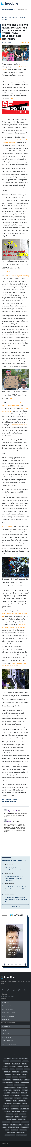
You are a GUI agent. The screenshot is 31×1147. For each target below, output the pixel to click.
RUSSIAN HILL (21, 1119)
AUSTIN (6, 1066)
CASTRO (12, 1069)
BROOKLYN (5, 1069)
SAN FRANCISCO (23, 1058)
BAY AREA (7, 1063)
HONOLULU (25, 1090)
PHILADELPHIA (16, 1111)
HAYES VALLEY (7, 1090)
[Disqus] (15, 829)
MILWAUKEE (8, 1103)
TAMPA (7, 1129)
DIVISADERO (22, 1077)
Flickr (17, 46)
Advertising (5, 1033)
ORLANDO (7, 1111)
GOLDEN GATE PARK (22, 1087)
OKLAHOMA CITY (25, 1108)
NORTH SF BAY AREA (16, 1061)
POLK (16, 1114)
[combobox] (8, 9)
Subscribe (5, 1002)
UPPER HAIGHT (20, 1132)
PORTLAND (22, 1114)
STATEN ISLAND (25, 1127)
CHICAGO (27, 1069)
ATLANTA (24, 1063)
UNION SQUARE (11, 1132)
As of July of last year (19, 425)
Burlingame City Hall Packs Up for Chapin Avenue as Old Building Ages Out (16, 899)
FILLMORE (9, 1085)
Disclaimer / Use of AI (9, 1044)
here (11, 98)
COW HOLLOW (16, 1074)
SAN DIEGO (5, 1124)
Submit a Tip (6, 1026)
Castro (15, 799)
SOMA (4, 1127)
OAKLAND (6, 1061)
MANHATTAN (18, 1098)
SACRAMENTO (6, 1122)
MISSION (24, 1103)
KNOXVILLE (24, 1092)
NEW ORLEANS (14, 1106)
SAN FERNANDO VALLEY (16, 1124)
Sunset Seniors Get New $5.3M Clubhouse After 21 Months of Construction (14, 878)
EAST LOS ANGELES (7, 1082)
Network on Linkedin (8, 1013)
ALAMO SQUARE (16, 1063)
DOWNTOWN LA (7, 1079)
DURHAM (27, 1079)
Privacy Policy (6, 1037)
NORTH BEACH (14, 1108)
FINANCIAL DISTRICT (19, 1085)
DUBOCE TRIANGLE (17, 1079)
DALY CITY (25, 1061)
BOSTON (20, 1066)
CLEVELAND (24, 1071)
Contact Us (5, 1019)
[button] (4, 964)
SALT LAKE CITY (16, 1122)
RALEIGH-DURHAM (11, 1119)
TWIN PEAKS (23, 1129)
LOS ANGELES (25, 1095)
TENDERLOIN (14, 1129)
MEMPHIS (8, 1100)
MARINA (25, 1098)
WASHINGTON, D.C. (9, 1135)
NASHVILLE (6, 1106)
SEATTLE (27, 1124)
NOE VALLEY (6, 1108)
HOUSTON (7, 1092)
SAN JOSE (14, 1058)
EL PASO (17, 1082)
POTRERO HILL (9, 1116)
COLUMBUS (8, 1074)
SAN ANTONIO (25, 1122)
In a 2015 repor (7, 526)
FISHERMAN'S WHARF (9, 1087)
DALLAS (24, 1074)
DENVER (8, 1077)
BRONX (26, 1066)
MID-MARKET (22, 1100)
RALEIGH (24, 1116)
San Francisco (13, 17)
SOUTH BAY (7, 1058)
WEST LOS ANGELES (22, 1135)
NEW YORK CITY (24, 1106)
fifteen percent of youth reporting (17, 276)
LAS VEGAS (6, 1095)
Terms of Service (7, 1040)
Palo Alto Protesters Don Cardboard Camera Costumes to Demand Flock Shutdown (15, 889)
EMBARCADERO (25, 1082)
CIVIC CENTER (15, 1071)
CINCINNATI (7, 1071)
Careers (4, 1030)
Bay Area (4, 17)
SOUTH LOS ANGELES (13, 1127)
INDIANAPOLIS (15, 1092)
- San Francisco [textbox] (7, 9)
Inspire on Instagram (8, 1016)
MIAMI (14, 1100)
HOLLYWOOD (17, 1090)
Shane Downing (6, 42)
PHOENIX (24, 1111)
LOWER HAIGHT (8, 1098)
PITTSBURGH (9, 1114)
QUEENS (17, 1116)
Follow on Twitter (7, 1006)
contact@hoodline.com (8, 996)
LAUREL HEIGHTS (15, 1095)
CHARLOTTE (19, 1069)
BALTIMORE (13, 1066)
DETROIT (15, 1077)
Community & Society (9, 801)
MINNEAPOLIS (16, 1103)
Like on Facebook (7, 1009)
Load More (15, 906)
